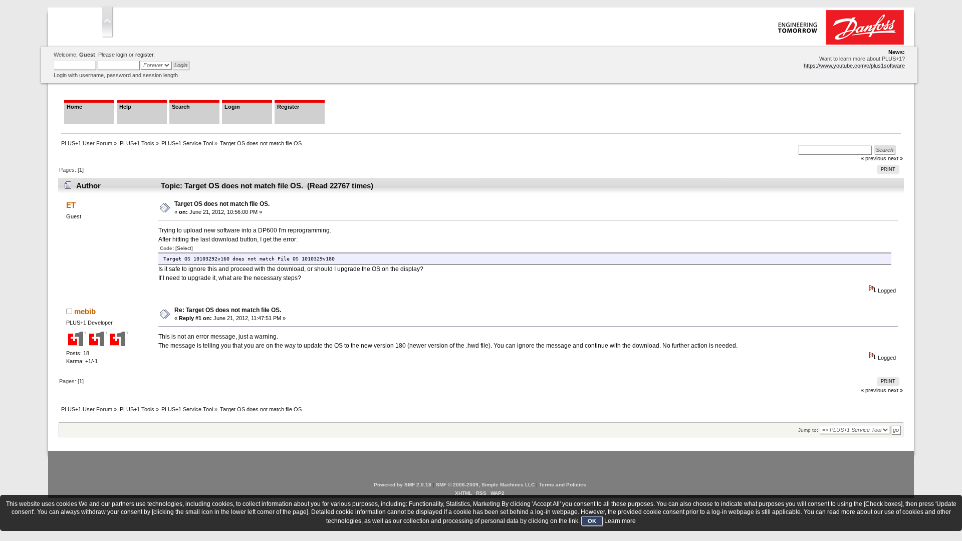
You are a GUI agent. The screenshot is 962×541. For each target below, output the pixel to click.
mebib (85, 311)
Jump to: (808, 430)
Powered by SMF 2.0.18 (402, 484)
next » (895, 158)
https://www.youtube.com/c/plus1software (854, 66)
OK (592, 521)
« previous (873, 390)
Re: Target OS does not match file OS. (227, 310)
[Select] (184, 248)
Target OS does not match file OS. (222, 203)
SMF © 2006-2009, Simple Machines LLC (485, 484)
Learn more (620, 520)
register (144, 55)
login (121, 55)
